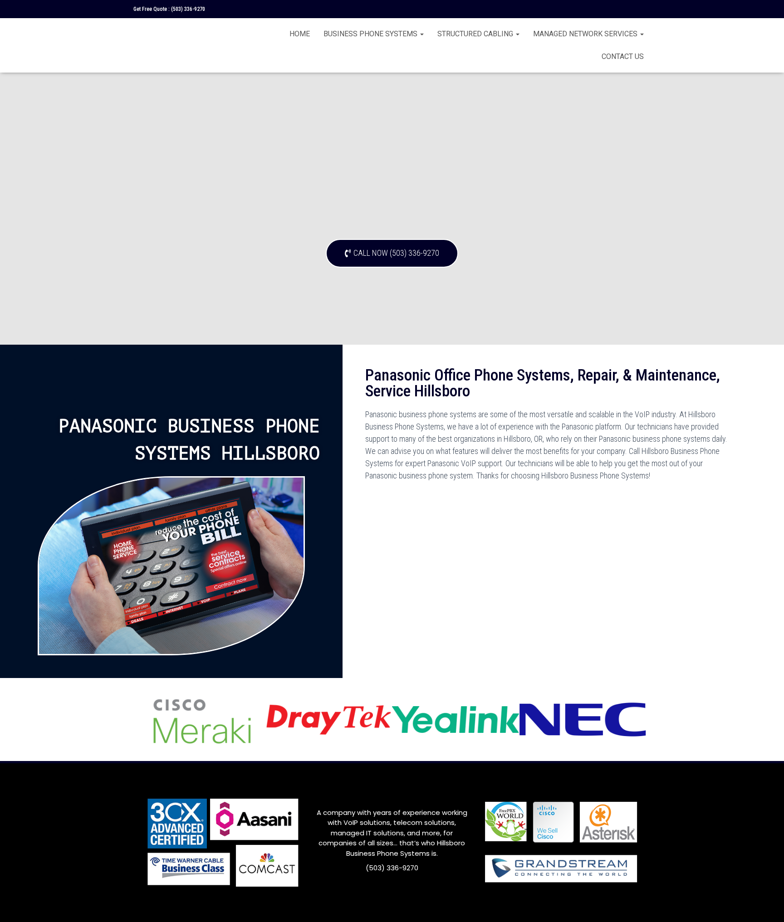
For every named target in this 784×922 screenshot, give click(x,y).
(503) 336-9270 (188, 9)
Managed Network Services (586, 33)
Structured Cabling (476, 33)
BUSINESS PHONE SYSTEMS (371, 33)
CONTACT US (623, 56)
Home (299, 33)
